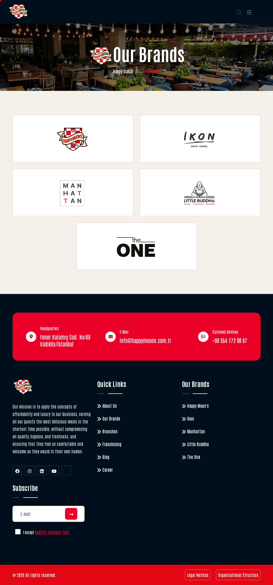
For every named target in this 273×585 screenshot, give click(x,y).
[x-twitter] (66, 470)
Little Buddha (198, 444)
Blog (105, 456)
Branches (110, 431)
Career (107, 469)
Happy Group (123, 71)
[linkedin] (42, 470)
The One (193, 456)
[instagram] (29, 470)
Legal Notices (197, 575)
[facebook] (17, 470)
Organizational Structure (238, 575)
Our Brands (111, 418)
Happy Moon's (198, 405)
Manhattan (196, 431)
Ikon (190, 418)
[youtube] (54, 470)
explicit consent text (52, 532)
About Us (109, 405)
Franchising (111, 444)
